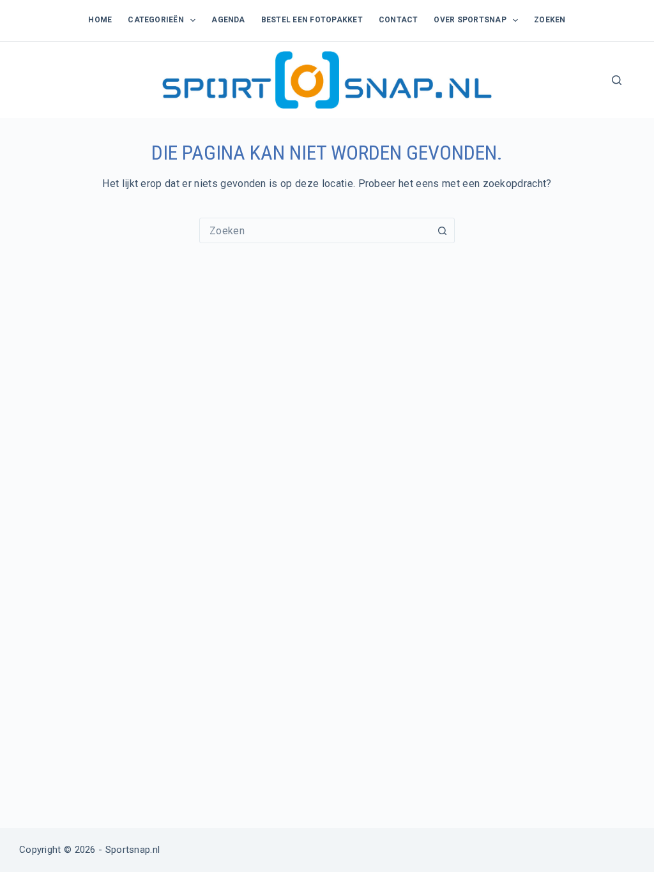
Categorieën (156, 19)
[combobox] (315, 230)
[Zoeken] (616, 80)
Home (100, 19)
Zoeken (549, 19)
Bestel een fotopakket (312, 19)
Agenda (228, 19)
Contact (398, 19)
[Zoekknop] (442, 230)
